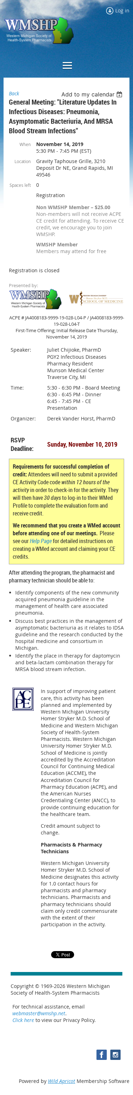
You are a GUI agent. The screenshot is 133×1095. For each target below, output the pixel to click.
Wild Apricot (61, 1081)
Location (23, 161)
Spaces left (20, 185)
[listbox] (92, 94)
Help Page (41, 541)
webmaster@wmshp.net (38, 1013)
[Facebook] (101, 1055)
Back (14, 93)
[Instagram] (115, 1055)
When (25, 144)
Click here (23, 1020)
